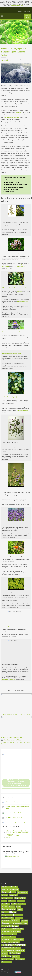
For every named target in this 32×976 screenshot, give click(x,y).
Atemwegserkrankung (23, 892)
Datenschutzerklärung (6, 969)
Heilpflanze (22, 903)
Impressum (15, 969)
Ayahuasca (5, 895)
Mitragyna (25, 920)
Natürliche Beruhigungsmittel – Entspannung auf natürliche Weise (14, 51)
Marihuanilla (9, 834)
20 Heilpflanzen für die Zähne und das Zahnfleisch (15, 714)
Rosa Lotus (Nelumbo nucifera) (10, 626)
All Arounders (11, 887)
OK (27, 5)
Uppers (7, 956)
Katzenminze (5, 219)
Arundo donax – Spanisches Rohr (14, 812)
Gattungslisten (26, 11)
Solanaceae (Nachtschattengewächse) (14, 950)
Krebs (20, 909)
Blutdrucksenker (8, 898)
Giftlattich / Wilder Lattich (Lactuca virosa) (14, 287)
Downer (18, 112)
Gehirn (6, 904)
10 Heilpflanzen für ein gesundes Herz (12, 737)
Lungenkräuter (8, 917)
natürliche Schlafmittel (13, 929)
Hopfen (5, 906)
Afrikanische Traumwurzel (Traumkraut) (17, 831)
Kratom (8, 837)
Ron (4, 59)
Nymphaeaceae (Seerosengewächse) (13, 939)
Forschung (12, 900)
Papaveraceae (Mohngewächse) (11, 942)
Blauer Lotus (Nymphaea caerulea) (11, 332)
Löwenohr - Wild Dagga (13, 835)
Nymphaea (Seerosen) (9, 936)
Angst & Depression (11, 889)
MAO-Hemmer (6, 920)
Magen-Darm (19, 917)
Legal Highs (10, 912)
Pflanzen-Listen (6, 60)
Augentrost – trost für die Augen (14, 817)
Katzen (19, 906)
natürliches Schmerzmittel (12, 931)
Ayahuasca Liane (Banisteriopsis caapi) (17, 832)
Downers (6, 686)
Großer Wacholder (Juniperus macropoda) (16, 822)
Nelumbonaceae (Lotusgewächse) (9, 934)
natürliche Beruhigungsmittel (15, 686)
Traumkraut (16, 953)
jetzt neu (27, 16)
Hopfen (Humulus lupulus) (9, 397)
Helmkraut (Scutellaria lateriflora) (11, 489)
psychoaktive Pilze (9, 947)
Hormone (12, 906)
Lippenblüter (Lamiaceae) (13, 915)
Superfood (5, 953)
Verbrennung (16, 956)
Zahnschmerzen (7, 961)
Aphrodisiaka (10, 892)
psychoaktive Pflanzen (15, 945)
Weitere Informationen (17, 5)
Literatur (20, 11)
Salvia (19, 947)
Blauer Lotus (14, 895)
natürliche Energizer (11, 926)
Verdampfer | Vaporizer (8, 959)
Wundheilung (21, 959)
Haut (14, 903)
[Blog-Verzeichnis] (18, 972)
